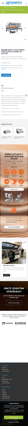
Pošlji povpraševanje (14, 302)
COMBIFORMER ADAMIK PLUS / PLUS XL (19, 137)
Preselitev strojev (6, 382)
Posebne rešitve (5, 371)
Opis (2, 85)
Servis (3, 377)
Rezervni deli (5, 381)
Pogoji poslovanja (6, 396)
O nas (3, 389)
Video (2, 91)
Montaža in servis (8, 265)
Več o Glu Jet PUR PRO (14, 227)
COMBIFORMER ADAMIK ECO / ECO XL (6, 137)
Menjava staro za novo (7, 379)
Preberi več (6, 275)
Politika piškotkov (6, 398)
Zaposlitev (4, 392)
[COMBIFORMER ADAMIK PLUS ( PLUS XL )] (19, 131)
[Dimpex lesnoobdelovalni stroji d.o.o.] (14, 3)
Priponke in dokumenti (7, 88)
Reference (4, 394)
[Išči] (17, 8)
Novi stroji (4, 367)
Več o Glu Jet (14, 189)
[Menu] (26, 4)
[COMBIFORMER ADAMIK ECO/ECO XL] (6, 131)
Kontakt (4, 391)
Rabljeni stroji (5, 369)
